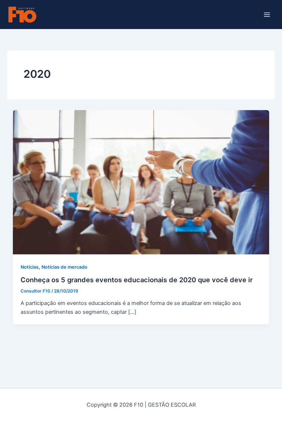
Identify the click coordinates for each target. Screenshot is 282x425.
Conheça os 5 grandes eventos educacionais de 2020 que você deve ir (137, 280)
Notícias (30, 267)
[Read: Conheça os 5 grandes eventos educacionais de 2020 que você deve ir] (141, 181)
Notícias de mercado (64, 267)
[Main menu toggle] (267, 14)
